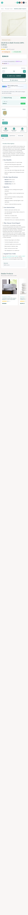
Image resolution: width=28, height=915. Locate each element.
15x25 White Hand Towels (12, 256)
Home (2, 8)
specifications (12, 135)
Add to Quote (15, 80)
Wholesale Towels (9, 8)
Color (4, 109)
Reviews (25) (20, 135)
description (4, 135)
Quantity (4, 68)
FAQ (3, 138)
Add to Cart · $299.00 (15, 76)
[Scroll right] (25, 292)
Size (3, 119)
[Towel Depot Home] (2, 3)
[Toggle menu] (26, 3)
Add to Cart (10, 293)
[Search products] (15, 3)
